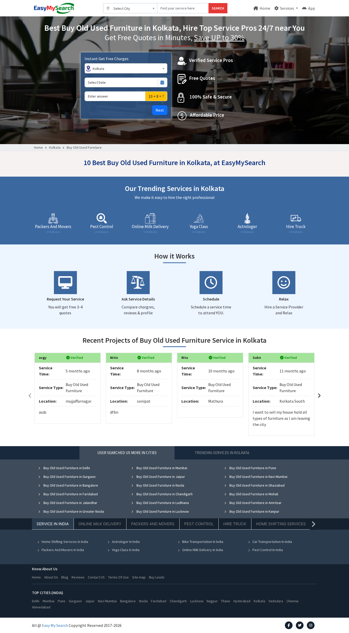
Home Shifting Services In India (65, 541)
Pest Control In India (267, 550)
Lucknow (196, 601)
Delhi (35, 601)
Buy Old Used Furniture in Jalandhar (70, 502)
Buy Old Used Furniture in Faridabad (70, 494)
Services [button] (287, 8)
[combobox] (130, 8)
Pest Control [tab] (199, 523)
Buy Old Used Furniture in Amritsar (255, 502)
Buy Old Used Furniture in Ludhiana (162, 502)
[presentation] (29, 395)
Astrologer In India (126, 541)
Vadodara (276, 601)
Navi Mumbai (107, 601)
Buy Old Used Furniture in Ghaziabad (257, 485)
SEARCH (218, 8)
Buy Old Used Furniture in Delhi (66, 468)
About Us (51, 577)
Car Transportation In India (272, 541)
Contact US (96, 577)
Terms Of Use (118, 577)
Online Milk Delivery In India (202, 550)
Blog (64, 577)
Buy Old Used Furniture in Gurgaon (69, 476)
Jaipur (90, 601)
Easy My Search (55, 625)
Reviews (78, 577)
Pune (61, 601)
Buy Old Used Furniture (84, 147)
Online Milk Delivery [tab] (99, 523)
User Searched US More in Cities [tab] (127, 452)
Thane (225, 601)
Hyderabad (242, 601)
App (311, 8)
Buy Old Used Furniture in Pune (252, 468)
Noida (143, 601)
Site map (139, 577)
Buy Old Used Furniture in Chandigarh (164, 494)
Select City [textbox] (121, 8)
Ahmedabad (41, 607)
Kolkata (55, 147)
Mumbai (48, 601)
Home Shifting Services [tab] (281, 523)
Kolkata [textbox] (98, 68)
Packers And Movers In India (63, 550)
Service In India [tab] (53, 523)
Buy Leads (157, 577)
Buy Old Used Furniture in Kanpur (254, 511)
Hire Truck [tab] (234, 523)
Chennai (292, 601)
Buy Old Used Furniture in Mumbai (161, 468)
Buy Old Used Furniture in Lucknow (162, 511)
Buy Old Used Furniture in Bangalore (70, 485)
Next (160, 110)
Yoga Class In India (125, 550)
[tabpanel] (174, 512)
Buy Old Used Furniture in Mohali (253, 494)
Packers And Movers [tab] (153, 523)
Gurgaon (75, 601)
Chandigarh (178, 601)
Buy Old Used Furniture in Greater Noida (73, 511)
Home (264, 8)
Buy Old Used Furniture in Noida (160, 485)
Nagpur (212, 601)
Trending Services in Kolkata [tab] (222, 452)
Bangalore (128, 601)
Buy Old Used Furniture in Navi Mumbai (258, 476)
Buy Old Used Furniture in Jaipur (160, 476)
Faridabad (158, 601)
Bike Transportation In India (202, 541)
